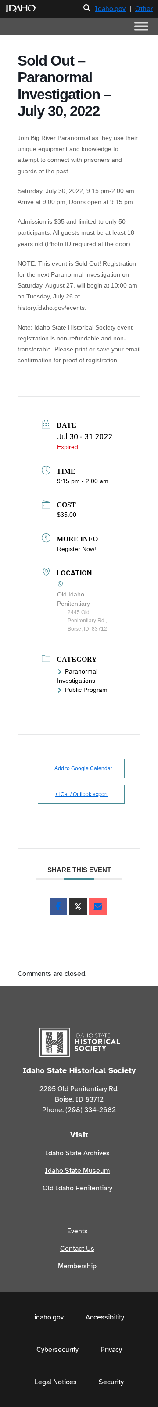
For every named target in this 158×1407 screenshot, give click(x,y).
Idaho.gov (110, 8)
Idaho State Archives (77, 1153)
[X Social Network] (78, 906)
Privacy (111, 1349)
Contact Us (77, 1248)
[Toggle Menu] (141, 26)
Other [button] (144, 8)
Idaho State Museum (77, 1170)
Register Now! (76, 548)
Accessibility (105, 1317)
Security (111, 1382)
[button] (86, 8)
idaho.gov (49, 1317)
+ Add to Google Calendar (81, 768)
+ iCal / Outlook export (81, 794)
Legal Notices (55, 1382)
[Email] (98, 906)
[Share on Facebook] (58, 906)
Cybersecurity (57, 1349)
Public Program (86, 689)
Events (77, 1231)
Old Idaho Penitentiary (77, 1188)
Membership (77, 1266)
